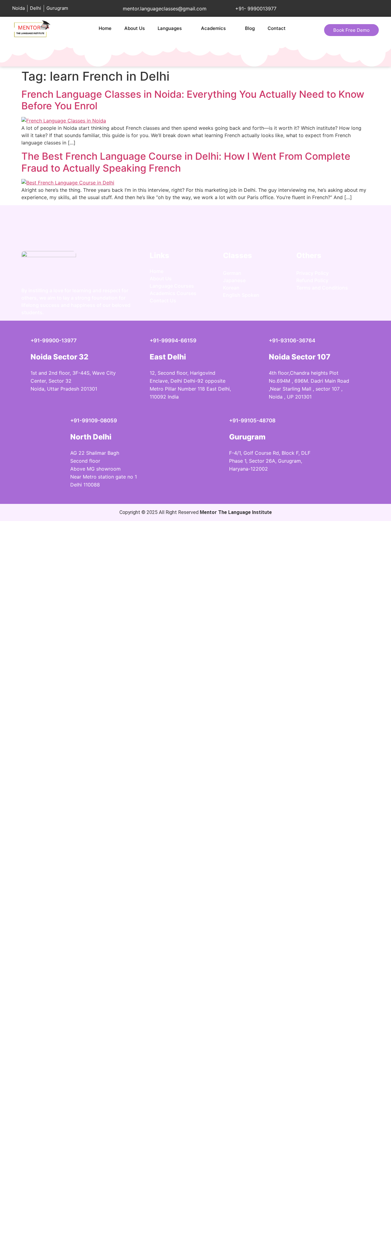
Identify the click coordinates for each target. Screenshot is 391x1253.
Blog (250, 28)
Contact (277, 28)
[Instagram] (304, 308)
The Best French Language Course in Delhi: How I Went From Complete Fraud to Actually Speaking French (185, 162)
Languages (170, 28)
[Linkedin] (359, 308)
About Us (134, 28)
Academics (213, 28)
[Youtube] (340, 308)
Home (105, 28)
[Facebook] (322, 308)
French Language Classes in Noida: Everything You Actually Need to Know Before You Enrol (192, 100)
